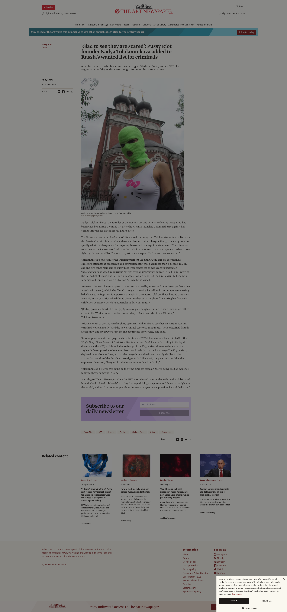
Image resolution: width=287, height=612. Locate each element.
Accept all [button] (234, 601)
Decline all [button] (266, 601)
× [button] (284, 579)
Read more (237, 594)
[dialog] (251, 594)
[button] (250, 608)
